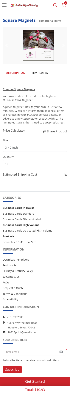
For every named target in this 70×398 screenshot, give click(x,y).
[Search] (55, 5)
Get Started (35, 381)
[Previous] (6, 45)
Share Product (57, 131)
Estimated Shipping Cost (20, 174)
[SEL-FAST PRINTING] (24, 5)
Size (5, 140)
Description (15, 73)
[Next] (63, 45)
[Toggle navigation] (5, 5)
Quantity (8, 156)
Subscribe (12, 369)
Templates (39, 73)
